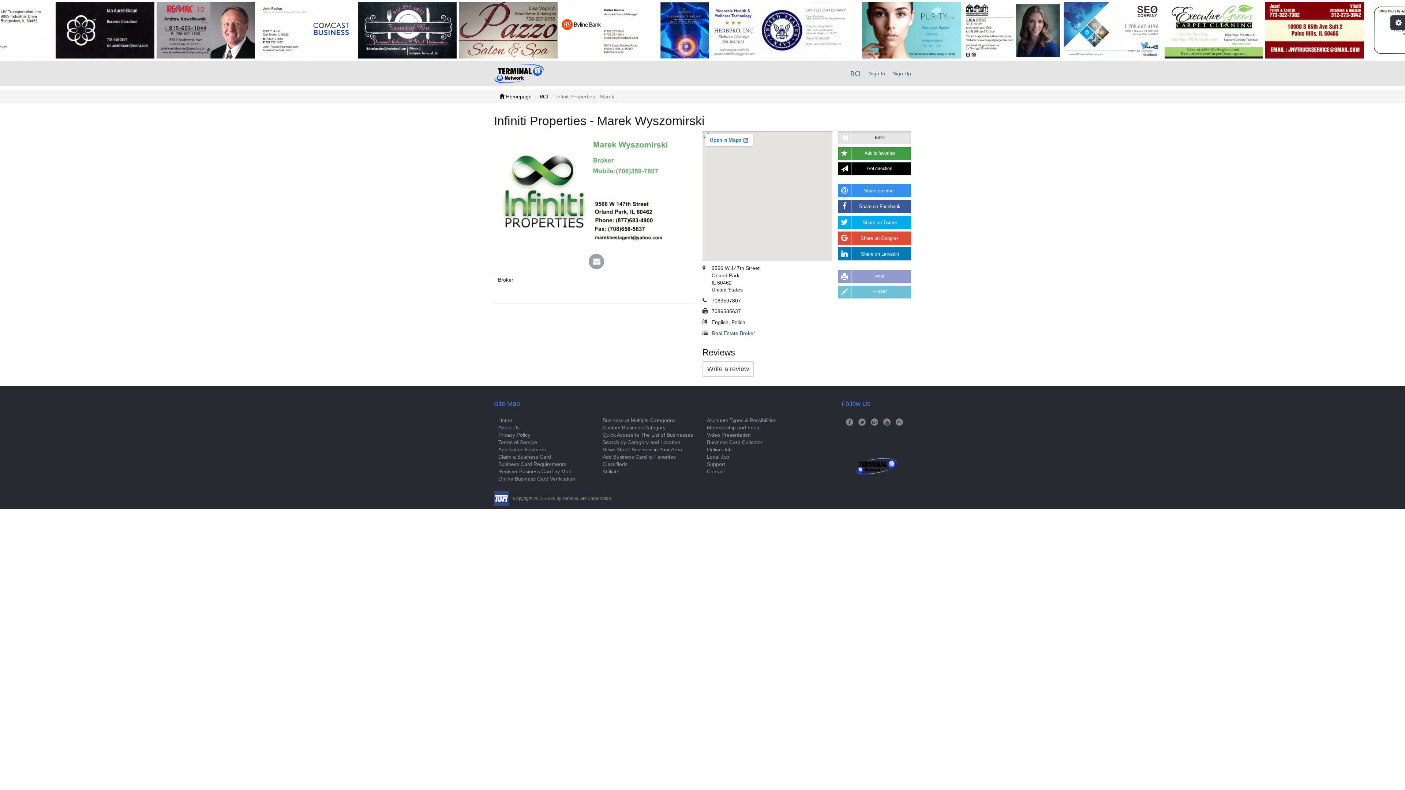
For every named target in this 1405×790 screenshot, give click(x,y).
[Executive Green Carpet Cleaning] (1177, 30)
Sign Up (902, 73)
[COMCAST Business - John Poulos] (269, 30)
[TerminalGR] (519, 73)
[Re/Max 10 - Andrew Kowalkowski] (169, 30)
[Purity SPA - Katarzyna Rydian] (874, 30)
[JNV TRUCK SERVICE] (1277, 30)
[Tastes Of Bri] (370, 30)
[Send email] (596, 262)
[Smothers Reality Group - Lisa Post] (975, 30)
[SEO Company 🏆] (1076, 30)
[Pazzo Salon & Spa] (471, 30)
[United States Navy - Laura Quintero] (773, 30)
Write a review (728, 369)
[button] (874, 153)
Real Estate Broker (733, 333)
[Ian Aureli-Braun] (68, 30)
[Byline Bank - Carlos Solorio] (572, 30)
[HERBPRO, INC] (672, 30)
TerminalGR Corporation (586, 498)
